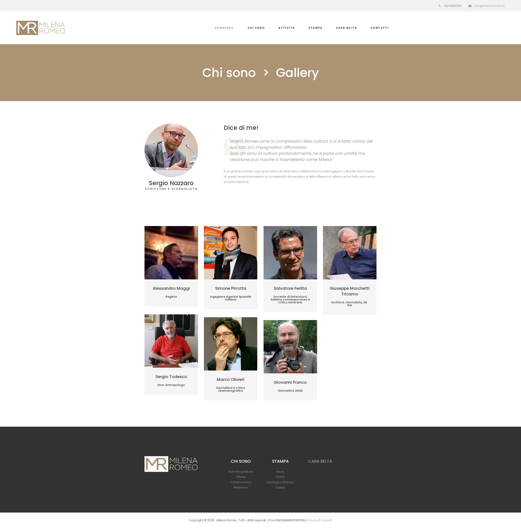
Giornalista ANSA (290, 391)
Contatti (379, 28)
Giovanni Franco (290, 382)
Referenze (241, 487)
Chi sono (256, 28)
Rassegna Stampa (280, 482)
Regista (171, 297)
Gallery (280, 487)
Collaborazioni (240, 482)
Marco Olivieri (230, 379)
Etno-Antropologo (171, 385)
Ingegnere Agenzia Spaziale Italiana (230, 298)
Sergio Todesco (171, 376)
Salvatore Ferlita (290, 288)
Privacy (313, 520)
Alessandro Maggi (171, 288)
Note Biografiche (241, 472)
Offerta (241, 477)
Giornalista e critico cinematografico (230, 389)
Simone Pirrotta (230, 288)
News (280, 472)
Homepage (224, 28)
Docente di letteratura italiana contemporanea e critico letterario (290, 299)
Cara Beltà (346, 28)
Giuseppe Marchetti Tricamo (350, 291)
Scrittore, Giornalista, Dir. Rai (349, 303)
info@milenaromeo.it (489, 6)
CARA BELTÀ (320, 461)
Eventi (280, 477)
